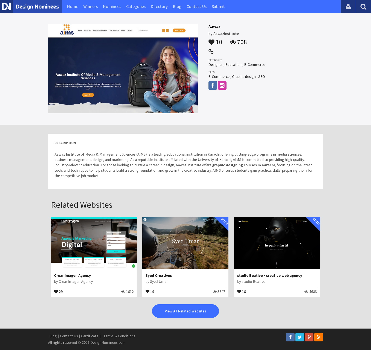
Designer (215, 64)
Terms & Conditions (119, 335)
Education (233, 64)
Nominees (112, 6)
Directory (159, 6)
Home (72, 6)
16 (243, 291)
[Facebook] (290, 337)
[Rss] (318, 337)
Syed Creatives (159, 275)
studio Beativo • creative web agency (269, 275)
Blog (177, 6)
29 (60, 291)
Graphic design (244, 76)
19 (151, 291)
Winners (90, 6)
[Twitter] (299, 337)
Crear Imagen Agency (72, 275)
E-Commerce (254, 64)
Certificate (89, 335)
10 (218, 40)
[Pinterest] (309, 337)
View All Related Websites (185, 311)
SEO (261, 76)
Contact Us (197, 6)
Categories (136, 6)
